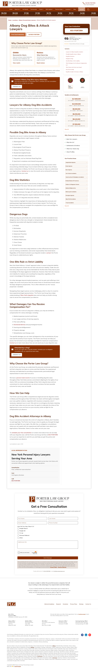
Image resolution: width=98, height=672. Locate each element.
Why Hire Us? (70, 142)
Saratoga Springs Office (81, 621)
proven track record (23, 378)
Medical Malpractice (71, 188)
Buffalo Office (28, 621)
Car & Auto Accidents (71, 173)
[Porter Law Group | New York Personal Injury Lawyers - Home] (22, 3)
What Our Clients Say (72, 148)
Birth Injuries (49, 9)
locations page (81, 614)
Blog (75, 9)
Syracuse (55, 657)
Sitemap (81, 604)
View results (16, 63)
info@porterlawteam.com (59, 571)
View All (67, 129)
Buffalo (32, 647)
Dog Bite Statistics (70, 56)
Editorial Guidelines (49, 604)
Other (21, 538)
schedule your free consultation (22, 432)
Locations (67, 9)
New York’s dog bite (27, 295)
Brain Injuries (69, 166)
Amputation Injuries (70, 162)
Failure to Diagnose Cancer (72, 184)
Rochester (40, 656)
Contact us (25, 171)
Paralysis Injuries (70, 195)
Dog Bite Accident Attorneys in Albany (74, 71)
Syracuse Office (12, 615)
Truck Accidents (70, 202)
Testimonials (33, 9)
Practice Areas (58, 9)
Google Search (23, 528)
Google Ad (22, 531)
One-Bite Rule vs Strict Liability (73, 60)
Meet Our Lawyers (71, 139)
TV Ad (21, 533)
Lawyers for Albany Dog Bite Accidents (74, 51)
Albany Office (11, 621)
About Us (17, 9)
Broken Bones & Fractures (72, 180)
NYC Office (44, 621)
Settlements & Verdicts (73, 145)
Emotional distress (19, 324)
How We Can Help (70, 69)
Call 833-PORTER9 (33, 34)
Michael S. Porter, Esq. (75, 38)
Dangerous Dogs (69, 58)
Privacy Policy (53, 567)
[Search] (88, 9)
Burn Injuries (69, 169)
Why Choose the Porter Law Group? (74, 67)
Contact (82, 9)
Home (10, 9)
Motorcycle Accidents (71, 191)
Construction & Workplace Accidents (75, 177)
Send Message (48, 558)
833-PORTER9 (53, 435)
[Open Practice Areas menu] (63, 9)
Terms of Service (62, 567)
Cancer (41, 9)
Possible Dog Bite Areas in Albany (73, 54)
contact (48, 253)
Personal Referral (24, 535)
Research (58, 604)
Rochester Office (63, 621)
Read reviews (41, 63)
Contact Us (17, 86)
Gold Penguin (18, 666)
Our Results (25, 9)
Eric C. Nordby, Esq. (74, 39)
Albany (54, 645)
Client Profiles (70, 152)
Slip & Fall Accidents (71, 199)
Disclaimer (65, 604)
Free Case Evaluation (17, 34)
